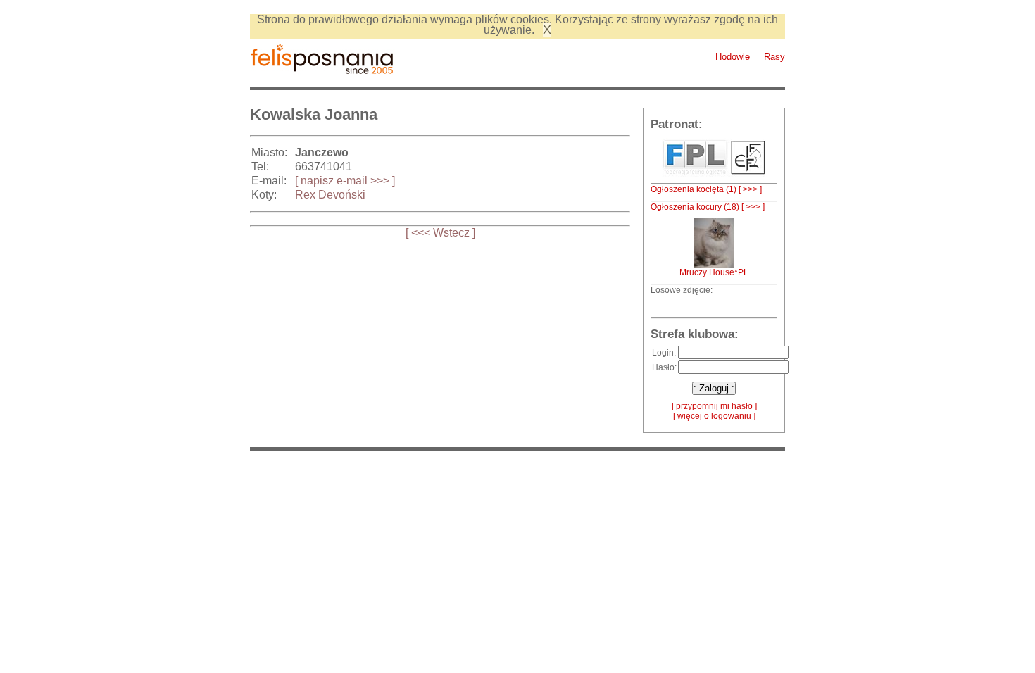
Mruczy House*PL (713, 272)
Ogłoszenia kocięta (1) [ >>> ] (706, 189)
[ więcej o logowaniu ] (714, 416)
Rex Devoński (330, 195)
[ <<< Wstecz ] (440, 233)
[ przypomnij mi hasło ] (714, 406)
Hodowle (732, 56)
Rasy (774, 56)
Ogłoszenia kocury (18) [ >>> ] (708, 207)
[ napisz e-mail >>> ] (345, 181)
